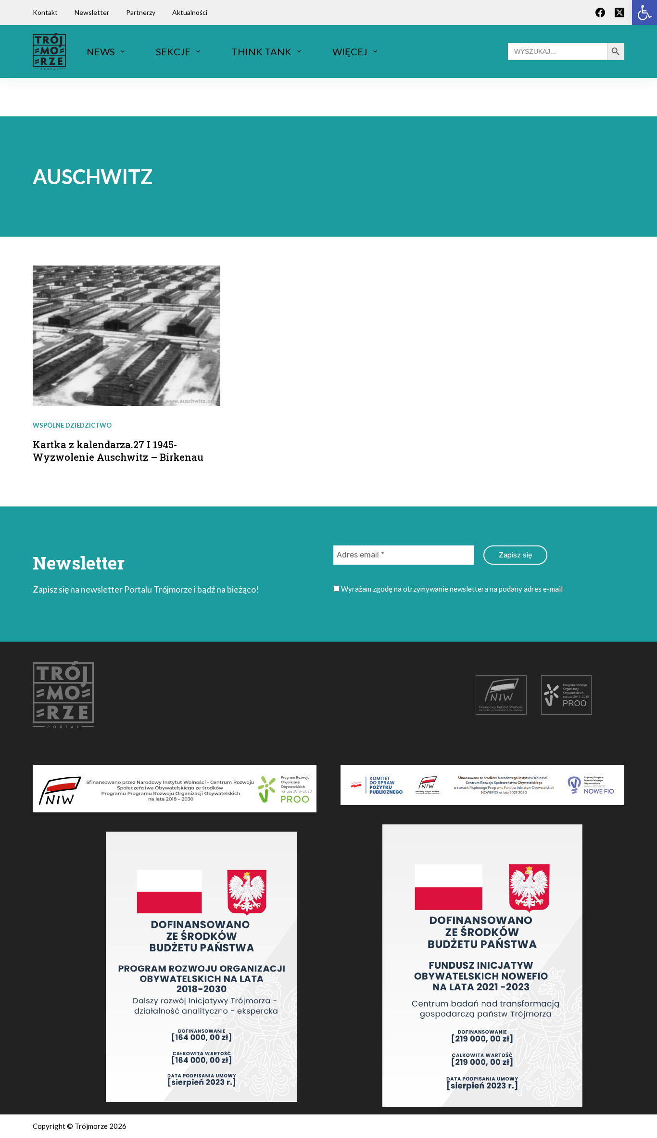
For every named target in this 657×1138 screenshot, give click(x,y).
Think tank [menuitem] (261, 51)
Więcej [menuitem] (349, 51)
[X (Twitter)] (619, 12)
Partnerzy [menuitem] (140, 12)
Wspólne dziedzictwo (72, 425)
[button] (644, 12)
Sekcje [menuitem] (173, 51)
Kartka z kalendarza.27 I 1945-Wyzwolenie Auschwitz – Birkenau (118, 450)
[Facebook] (600, 12)
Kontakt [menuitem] (45, 12)
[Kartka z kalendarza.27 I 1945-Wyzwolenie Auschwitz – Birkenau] (126, 336)
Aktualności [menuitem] (189, 12)
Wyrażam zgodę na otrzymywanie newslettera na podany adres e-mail (451, 588)
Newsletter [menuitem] (92, 12)
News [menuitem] (101, 51)
